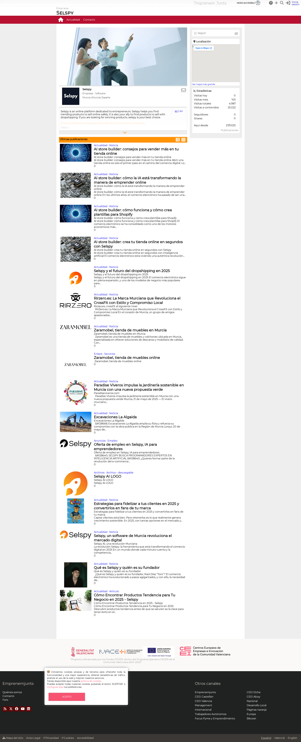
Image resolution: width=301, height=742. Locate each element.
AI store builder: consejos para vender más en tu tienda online (136, 151)
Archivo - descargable (119, 472)
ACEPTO (66, 697)
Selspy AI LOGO (108, 476)
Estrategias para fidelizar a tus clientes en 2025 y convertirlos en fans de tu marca (136, 505)
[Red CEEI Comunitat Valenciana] (205, 655)
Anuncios (100, 440)
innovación (124, 123)
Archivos (99, 472)
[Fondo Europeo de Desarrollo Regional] (158, 656)
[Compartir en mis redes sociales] (236, 33)
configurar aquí (55, 687)
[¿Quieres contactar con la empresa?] (183, 90)
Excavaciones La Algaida (116, 417)
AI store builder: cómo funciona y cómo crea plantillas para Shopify (133, 212)
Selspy (65, 13)
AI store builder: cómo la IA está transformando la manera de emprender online (137, 180)
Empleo (112, 440)
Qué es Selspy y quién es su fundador (127, 567)
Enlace (98, 353)
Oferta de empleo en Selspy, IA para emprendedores (125, 446)
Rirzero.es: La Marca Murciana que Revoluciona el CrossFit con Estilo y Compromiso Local (137, 300)
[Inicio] (61, 20)
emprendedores (71, 123)
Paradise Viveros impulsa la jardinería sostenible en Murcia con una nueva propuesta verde (139, 387)
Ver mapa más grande (203, 84)
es (176, 111)
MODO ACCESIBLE (246, 3)
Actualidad (73, 19)
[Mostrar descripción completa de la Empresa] (123, 132)
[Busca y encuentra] (282, 2)
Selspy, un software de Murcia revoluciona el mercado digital (133, 537)
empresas (138, 123)
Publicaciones (229, 130)
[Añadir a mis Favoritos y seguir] (195, 33)
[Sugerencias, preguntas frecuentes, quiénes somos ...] (271, 2)
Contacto (89, 19)
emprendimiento (105, 123)
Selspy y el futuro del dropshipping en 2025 (132, 271)
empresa (87, 123)
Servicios (109, 353)
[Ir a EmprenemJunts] (210, 4)
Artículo (114, 591)
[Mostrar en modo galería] (183, 140)
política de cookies (91, 681)
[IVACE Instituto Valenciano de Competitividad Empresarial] (106, 656)
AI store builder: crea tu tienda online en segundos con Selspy (138, 244)
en (181, 111)
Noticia (113, 145)
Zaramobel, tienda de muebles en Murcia (131, 330)
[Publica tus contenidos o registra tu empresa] (276, 2)
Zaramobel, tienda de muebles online (127, 357)
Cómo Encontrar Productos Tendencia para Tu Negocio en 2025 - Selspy (134, 597)
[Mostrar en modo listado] (178, 140)
